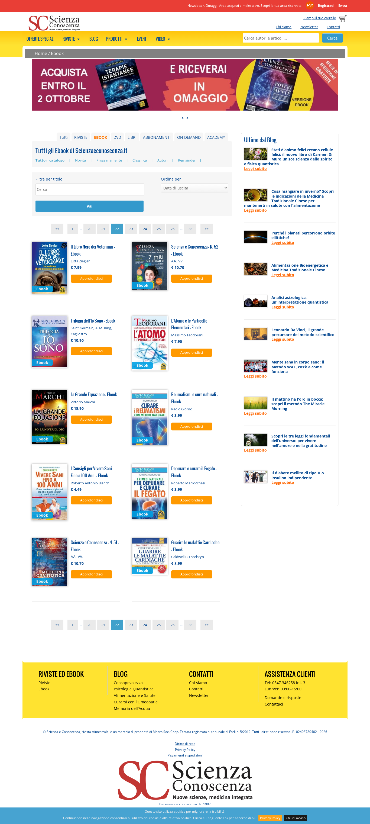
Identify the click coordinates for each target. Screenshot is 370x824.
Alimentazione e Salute (134, 695)
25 (159, 228)
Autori (162, 160)
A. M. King (103, 328)
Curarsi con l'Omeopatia (136, 701)
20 (89, 228)
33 (190, 228)
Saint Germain (82, 328)
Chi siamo (283, 26)
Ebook (57, 53)
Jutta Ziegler (80, 261)
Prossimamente (109, 160)
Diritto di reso (185, 743)
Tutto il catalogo (50, 160)
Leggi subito (255, 168)
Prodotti (114, 39)
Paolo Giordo (181, 409)
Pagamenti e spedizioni (185, 755)
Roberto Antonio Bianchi (90, 483)
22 (117, 228)
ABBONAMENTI (157, 137)
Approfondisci (91, 278)
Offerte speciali (40, 39)
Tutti (63, 137)
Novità (81, 160)
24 (145, 228)
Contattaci (274, 704)
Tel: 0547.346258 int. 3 (285, 682)
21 (103, 228)
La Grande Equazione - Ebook (94, 394)
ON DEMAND (189, 137)
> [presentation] (187, 118)
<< (57, 228)
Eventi (142, 39)
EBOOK (100, 137)
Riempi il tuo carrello (319, 17)
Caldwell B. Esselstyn (187, 556)
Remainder (187, 160)
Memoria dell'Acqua (132, 708)
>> (207, 228)
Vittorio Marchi (83, 402)
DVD (117, 137)
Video (161, 39)
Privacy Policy (270, 818)
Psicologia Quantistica (134, 688)
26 (172, 228)
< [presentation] (182, 118)
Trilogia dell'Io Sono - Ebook (93, 320)
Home (41, 53)
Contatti (333, 26)
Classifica (140, 160)
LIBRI (132, 137)
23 (131, 228)
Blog (93, 39)
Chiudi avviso (296, 818)
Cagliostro (79, 333)
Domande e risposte (283, 697)
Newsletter (309, 26)
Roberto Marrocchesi (188, 483)
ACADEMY (216, 137)
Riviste (69, 39)
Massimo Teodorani (187, 335)
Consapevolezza (128, 682)
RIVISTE (80, 137)
